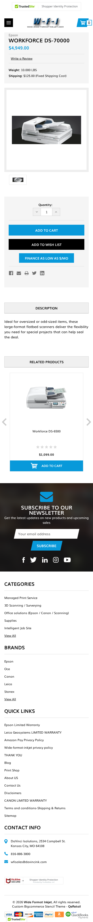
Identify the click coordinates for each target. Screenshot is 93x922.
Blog (7, 762)
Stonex (9, 691)
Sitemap (10, 815)
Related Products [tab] (47, 361)
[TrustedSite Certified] (46, 6)
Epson (8, 661)
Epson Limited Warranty (22, 725)
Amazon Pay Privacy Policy (24, 740)
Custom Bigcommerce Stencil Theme (38, 906)
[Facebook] (11, 273)
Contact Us (12, 785)
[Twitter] (34, 273)
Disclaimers (12, 793)
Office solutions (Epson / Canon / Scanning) (36, 613)
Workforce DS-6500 (46, 431)
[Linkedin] (42, 273)
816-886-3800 (20, 854)
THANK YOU (13, 755)
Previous (4, 422)
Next (88, 422)
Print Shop (11, 770)
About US (11, 777)
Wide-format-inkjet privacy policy (28, 747)
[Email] (18, 273)
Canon (9, 676)
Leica (8, 684)
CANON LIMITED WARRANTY (25, 800)
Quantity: (45, 204)
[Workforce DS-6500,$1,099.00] (46, 397)
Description (46, 308)
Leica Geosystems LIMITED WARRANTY (32, 732)
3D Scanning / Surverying (22, 605)
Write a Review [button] (21, 58)
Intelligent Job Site (17, 628)
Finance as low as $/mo (46, 258)
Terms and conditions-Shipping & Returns (35, 808)
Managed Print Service (20, 598)
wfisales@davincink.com (29, 862)
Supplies (10, 620)
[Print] (26, 273)
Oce (7, 669)
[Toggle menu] (8, 22)
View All (10, 635)
